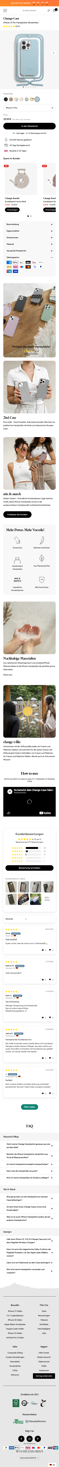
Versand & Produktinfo (16, 251)
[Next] (53, 53)
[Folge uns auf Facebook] (21, 1439)
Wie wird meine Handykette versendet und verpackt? (25, 1271)
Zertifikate (44, 1324)
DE (54, 1465)
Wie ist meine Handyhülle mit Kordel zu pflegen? (28, 1178)
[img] (11, 929)
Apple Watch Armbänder (15, 1324)
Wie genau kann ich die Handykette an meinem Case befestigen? (27, 1198)
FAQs (15, 1370)
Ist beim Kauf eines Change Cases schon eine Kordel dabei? (26, 1208)
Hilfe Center (44, 1353)
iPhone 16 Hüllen (15, 1320)
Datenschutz (44, 1361)
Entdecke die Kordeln (17, 514)
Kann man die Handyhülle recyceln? (22, 1171)
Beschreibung (13, 224)
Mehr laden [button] (29, 1107)
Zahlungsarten (13, 257)
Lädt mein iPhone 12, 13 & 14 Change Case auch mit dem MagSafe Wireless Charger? (29, 1241)
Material (10, 244)
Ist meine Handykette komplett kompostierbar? (27, 1164)
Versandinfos (15, 1366)
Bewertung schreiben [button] (29, 868)
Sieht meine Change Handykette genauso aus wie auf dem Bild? (28, 1146)
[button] (9, 26)
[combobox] (52, 1465)
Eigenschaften (13, 231)
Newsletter (15, 1361)
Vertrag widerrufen (44, 1376)
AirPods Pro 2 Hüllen (15, 1337)
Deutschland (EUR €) (28, 1458)
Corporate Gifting (15, 1353)
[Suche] (48, 10)
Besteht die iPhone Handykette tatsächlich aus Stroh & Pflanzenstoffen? (27, 1156)
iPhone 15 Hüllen (15, 1333)
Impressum (44, 1370)
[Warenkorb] (54, 10)
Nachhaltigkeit (44, 1329)
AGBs (44, 1366)
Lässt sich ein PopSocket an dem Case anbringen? (28, 1262)
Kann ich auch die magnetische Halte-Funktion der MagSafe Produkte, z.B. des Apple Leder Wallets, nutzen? (29, 1252)
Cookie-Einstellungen (15, 1357)
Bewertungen (44, 1315)
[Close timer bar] (57, 1)
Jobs (44, 1333)
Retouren (15, 1375)
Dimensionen (12, 237)
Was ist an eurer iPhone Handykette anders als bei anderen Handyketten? (28, 1218)
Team (44, 1311)
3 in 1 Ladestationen (15, 1315)
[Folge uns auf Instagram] (29, 1439)
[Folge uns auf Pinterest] (38, 1439)
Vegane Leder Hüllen (15, 1329)
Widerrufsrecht (44, 1357)
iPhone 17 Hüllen (15, 1311)
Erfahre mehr (7, 675)
